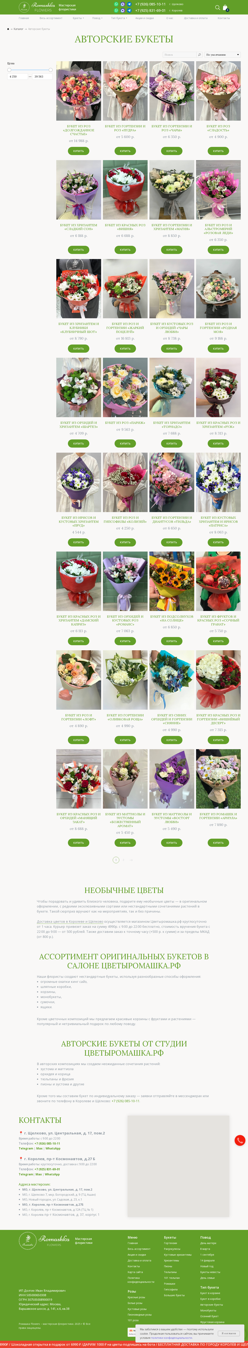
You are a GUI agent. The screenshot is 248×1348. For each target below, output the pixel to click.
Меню (132, 1237)
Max (39, 1148)
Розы (132, 1291)
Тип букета (209, 1287)
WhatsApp (53, 1148)
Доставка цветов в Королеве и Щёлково (70, 921)
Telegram (26, 1148)
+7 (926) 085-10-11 (125, 1101)
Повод (205, 1237)
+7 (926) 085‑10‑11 (150, 4)
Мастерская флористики (83, 1241)
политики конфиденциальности (171, 1337)
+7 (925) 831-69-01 (150, 10)
